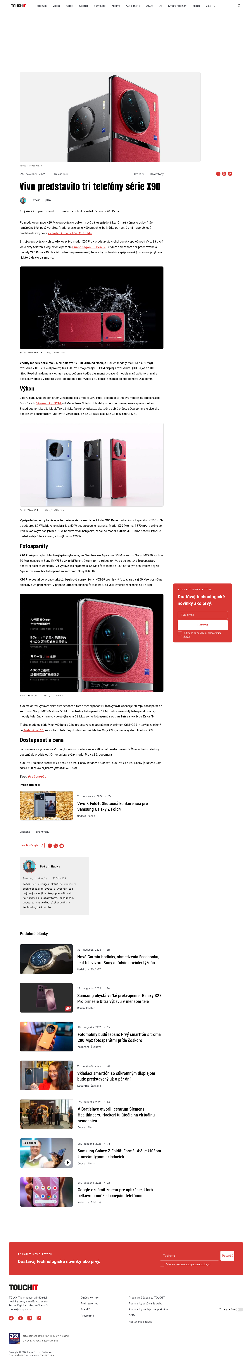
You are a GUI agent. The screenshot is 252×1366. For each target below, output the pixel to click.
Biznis (196, 6)
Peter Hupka (41, 200)
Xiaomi (115, 6)
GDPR (132, 1315)
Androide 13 (33, 730)
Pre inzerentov (89, 1303)
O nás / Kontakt (90, 1297)
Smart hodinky (177, 6)
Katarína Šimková (89, 1047)
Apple (69, 6)
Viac (209, 6)
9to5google (37, 776)
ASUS (149, 6)
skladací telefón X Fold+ (70, 233)
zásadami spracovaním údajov (194, 1264)
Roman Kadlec (86, 1008)
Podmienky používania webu (145, 1303)
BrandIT (85, 1309)
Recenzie (41, 6)
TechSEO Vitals (48, 1355)
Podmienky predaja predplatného (148, 1309)
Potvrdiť (202, 625)
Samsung (100, 6)
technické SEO (18, 1355)
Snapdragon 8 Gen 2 (89, 247)
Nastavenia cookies (140, 1321)
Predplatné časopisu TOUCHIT (147, 1297)
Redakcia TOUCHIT (89, 969)
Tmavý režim (227, 1309)
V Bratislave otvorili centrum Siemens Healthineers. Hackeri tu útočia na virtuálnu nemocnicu (116, 1115)
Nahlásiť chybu (30, 845)
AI (160, 6)
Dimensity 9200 (49, 403)
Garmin (83, 6)
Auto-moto (133, 6)
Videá (56, 6)
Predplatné (87, 1315)
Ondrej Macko (86, 816)
